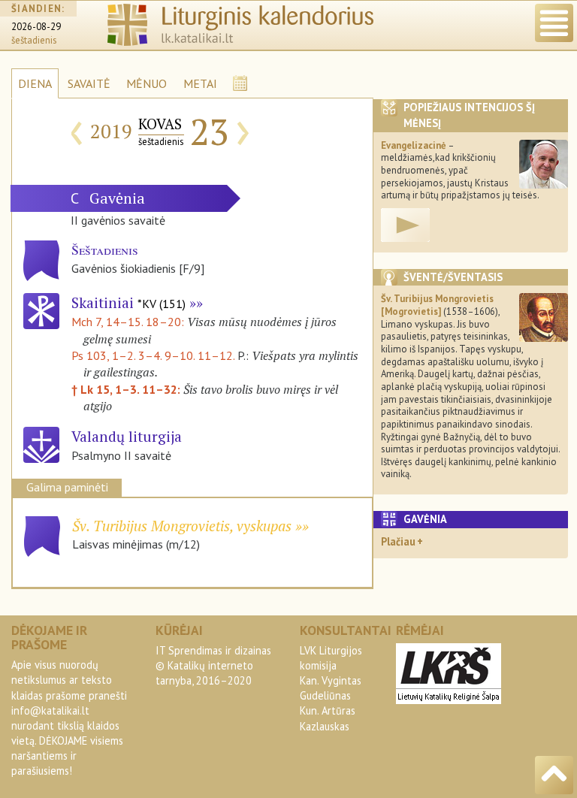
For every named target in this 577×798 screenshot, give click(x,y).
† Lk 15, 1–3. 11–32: (127, 389)
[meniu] (554, 23)
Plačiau (398, 541)
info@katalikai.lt (50, 710)
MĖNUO (146, 83)
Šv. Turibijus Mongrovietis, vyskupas (182, 525)
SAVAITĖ (89, 83)
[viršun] (554, 775)
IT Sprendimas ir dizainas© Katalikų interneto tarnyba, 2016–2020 (213, 665)
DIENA (35, 83)
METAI (200, 83)
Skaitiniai (128, 302)
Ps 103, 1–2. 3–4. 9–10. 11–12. (152, 355)
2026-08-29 (36, 26)
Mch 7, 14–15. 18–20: (129, 321)
